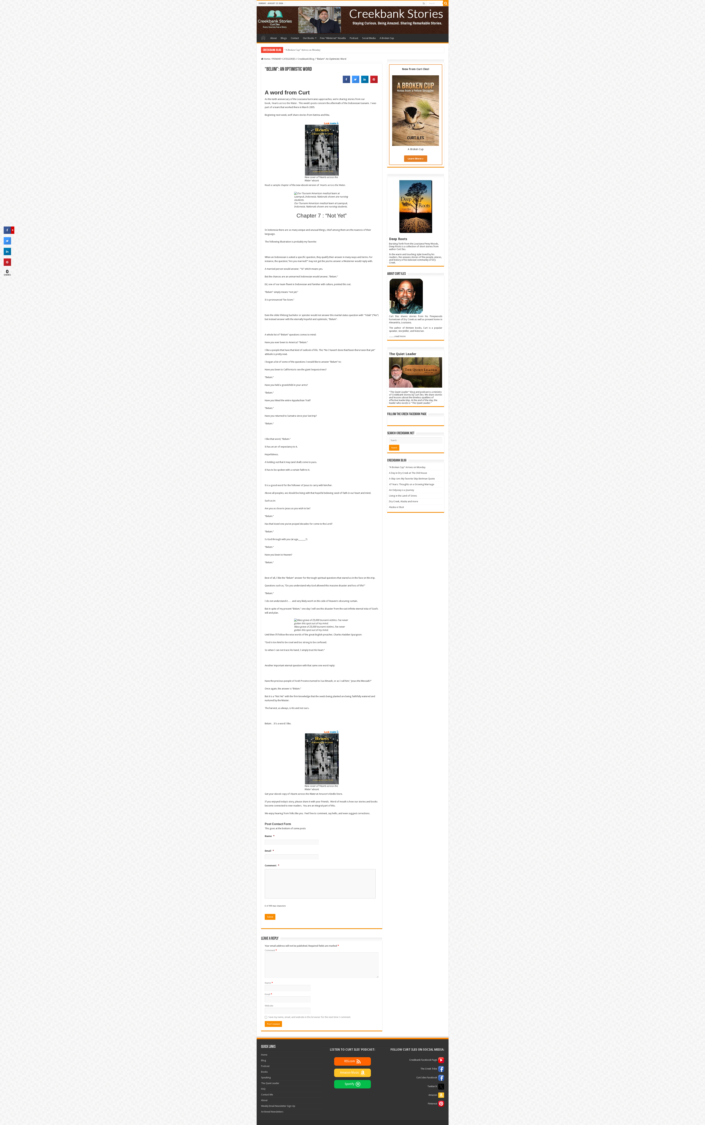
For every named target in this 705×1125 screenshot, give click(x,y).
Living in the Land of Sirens (403, 495)
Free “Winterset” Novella (333, 38)
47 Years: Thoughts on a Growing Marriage (411, 484)
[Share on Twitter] (355, 82)
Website (269, 1005)
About (273, 38)
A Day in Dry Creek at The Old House (303, 49)
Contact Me (267, 1094)
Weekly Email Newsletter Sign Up (278, 1106)
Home (263, 38)
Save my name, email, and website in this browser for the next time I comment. (309, 1017)
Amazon (323, 793)
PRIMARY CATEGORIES (284, 58)
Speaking (266, 1077)
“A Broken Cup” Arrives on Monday (407, 467)
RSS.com (349, 1061)
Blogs (284, 38)
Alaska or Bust (396, 507)
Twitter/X (432, 1086)
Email (268, 994)
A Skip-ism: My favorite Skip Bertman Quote (412, 478)
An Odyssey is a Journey (401, 490)
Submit (270, 917)
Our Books (308, 38)
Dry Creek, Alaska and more (403, 501)
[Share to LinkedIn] (364, 82)
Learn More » (416, 158)
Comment (271, 950)
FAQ (263, 1089)
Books (264, 1071)
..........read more (397, 336)
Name (269, 983)
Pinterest (432, 1103)
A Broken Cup (387, 38)
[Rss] (423, 3)
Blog (263, 1060)
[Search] (446, 3)
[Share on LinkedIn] (7, 254)
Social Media (369, 38)
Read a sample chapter (277, 185)
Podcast (354, 38)
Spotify (349, 1084)
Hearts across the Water (332, 185)
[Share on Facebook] (346, 82)
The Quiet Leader (270, 1083)
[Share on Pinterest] (374, 82)
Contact (295, 38)
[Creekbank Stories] (353, 20)
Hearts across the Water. (284, 103)
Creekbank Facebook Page (423, 1059)
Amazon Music (349, 1072)
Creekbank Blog (306, 58)
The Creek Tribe (428, 1068)
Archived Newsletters (272, 1111)
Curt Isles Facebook (426, 1077)
